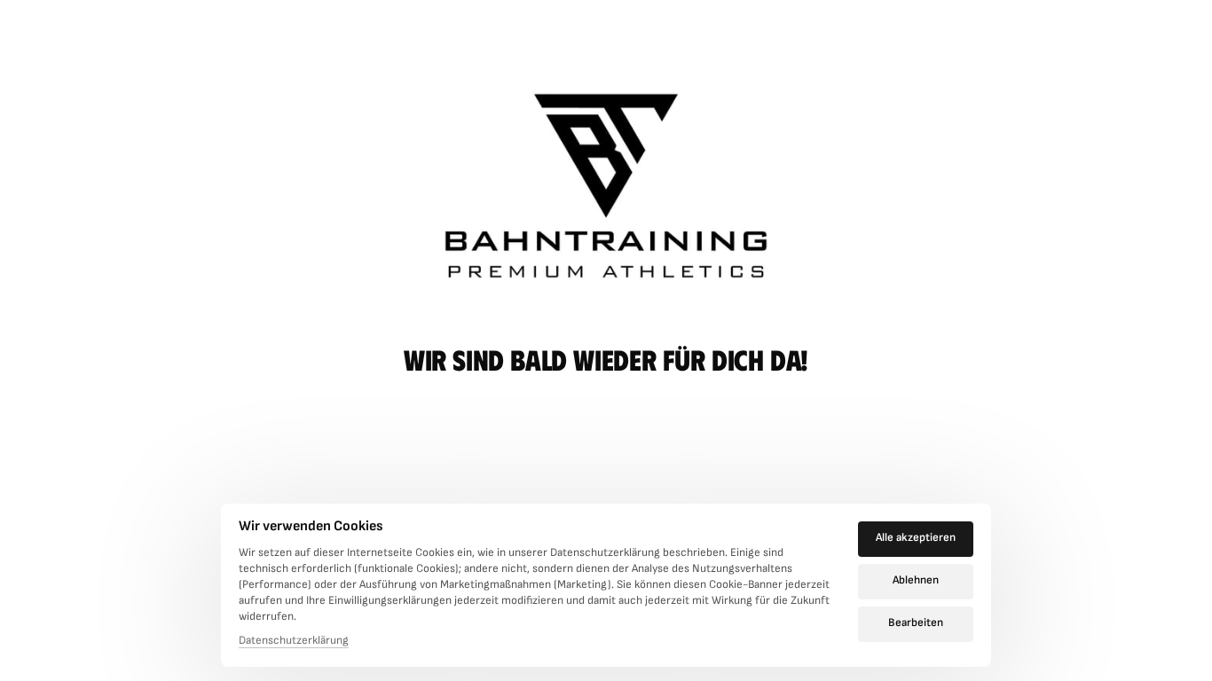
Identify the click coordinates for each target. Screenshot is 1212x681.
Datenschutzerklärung (294, 641)
